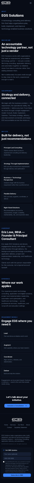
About (28, 425)
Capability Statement (20, 427)
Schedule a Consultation (15, 405)
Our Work (21, 425)
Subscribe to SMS (17, 475)
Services (13, 425)
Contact (9, 427)
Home (6, 425)
